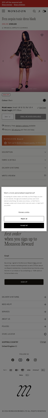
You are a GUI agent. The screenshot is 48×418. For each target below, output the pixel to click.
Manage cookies (24, 212)
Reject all (24, 218)
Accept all (24, 225)
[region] (24, 209)
